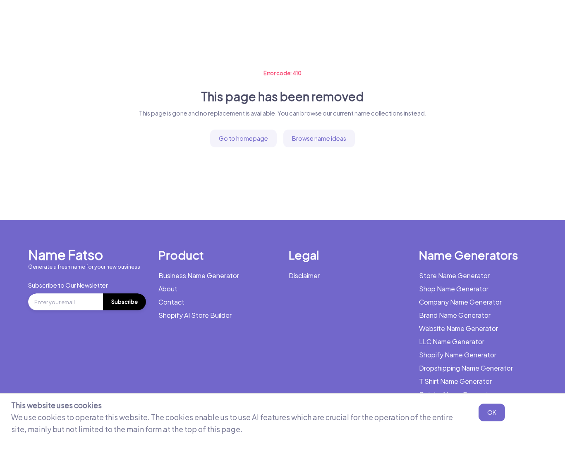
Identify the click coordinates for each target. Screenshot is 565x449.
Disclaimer (304, 275)
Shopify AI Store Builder (195, 315)
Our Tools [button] (343, 18)
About (167, 288)
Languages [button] (444, 18)
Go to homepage (243, 138)
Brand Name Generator (455, 315)
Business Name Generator (107, 18)
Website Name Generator (458, 328)
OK (491, 412)
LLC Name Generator (451, 341)
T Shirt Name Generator (455, 381)
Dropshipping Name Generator (466, 368)
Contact (171, 302)
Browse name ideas (319, 138)
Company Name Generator (460, 302)
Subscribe (124, 301)
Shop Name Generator (453, 288)
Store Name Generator (454, 275)
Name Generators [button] (190, 18)
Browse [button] (392, 18)
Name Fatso (65, 254)
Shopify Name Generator (457, 354)
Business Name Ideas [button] (273, 18)
